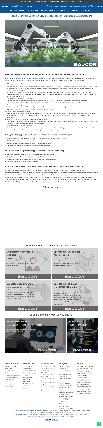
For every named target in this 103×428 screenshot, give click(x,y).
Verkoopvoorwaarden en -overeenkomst (48, 416)
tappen (15, 143)
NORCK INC (33, 412)
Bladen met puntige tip (29, 373)
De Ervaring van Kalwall (47, 368)
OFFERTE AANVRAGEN (17, 10)
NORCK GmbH (38, 410)
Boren (9, 143)
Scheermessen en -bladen (12, 377)
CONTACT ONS (86, 10)
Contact (56, 410)
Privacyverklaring (32, 416)
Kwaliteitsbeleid (62, 416)
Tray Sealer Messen (10, 366)
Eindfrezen (10, 145)
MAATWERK (64, 10)
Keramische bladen (28, 383)
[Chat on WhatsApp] (99, 424)
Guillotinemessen (9, 379)
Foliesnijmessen (9, 370)
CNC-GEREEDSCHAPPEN (49, 10)
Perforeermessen (9, 373)
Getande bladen (27, 368)
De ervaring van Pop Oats (47, 386)
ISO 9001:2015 (71, 416)
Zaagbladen (26, 388)
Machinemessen (9, 386)
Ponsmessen (26, 375)
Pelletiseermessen (10, 381)
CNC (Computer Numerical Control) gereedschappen (21, 78)
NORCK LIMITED (20, 414)
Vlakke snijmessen (10, 384)
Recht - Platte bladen (28, 366)
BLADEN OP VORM (32, 10)
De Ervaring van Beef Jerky (48, 366)
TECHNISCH (74, 10)
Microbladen (26, 381)
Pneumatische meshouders (12, 375)
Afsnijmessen (8, 368)
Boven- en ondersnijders (29, 370)
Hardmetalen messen (28, 385)
